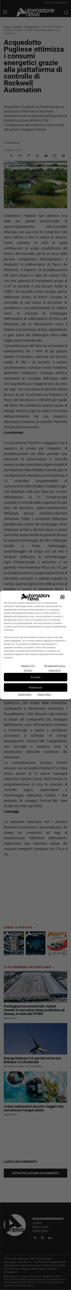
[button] (62, 597)
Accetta (35, 677)
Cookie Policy (25, 694)
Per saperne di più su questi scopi (54, 668)
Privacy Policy (44, 694)
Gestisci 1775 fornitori (28, 668)
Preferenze (35, 687)
